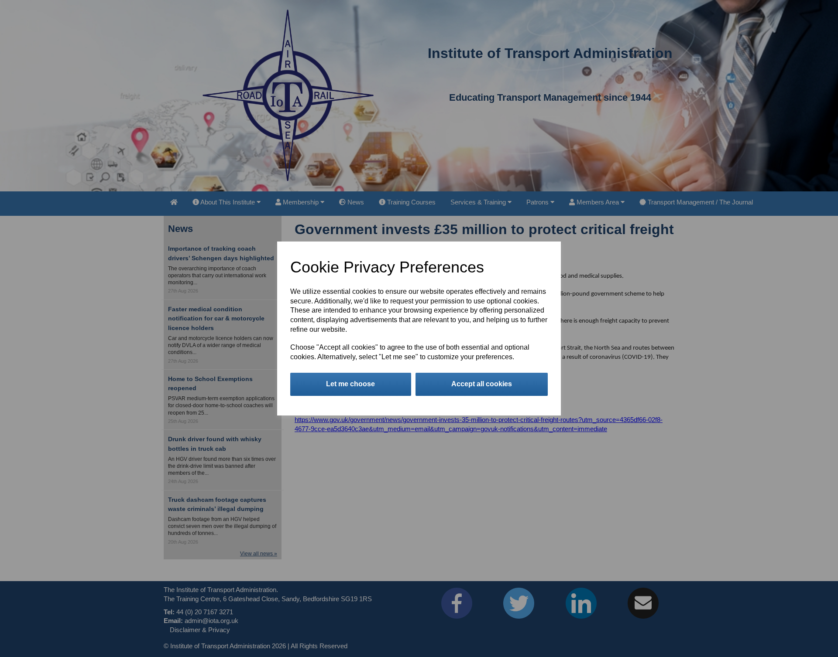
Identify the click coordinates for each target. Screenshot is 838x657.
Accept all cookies (481, 384)
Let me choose (350, 384)
